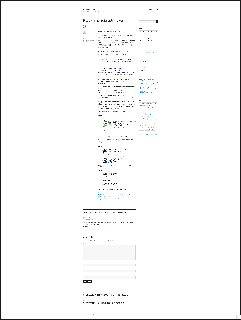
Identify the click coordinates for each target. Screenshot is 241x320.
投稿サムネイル (86, 41)
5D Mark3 (144, 103)
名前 (84, 262)
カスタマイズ (148, 114)
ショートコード (152, 121)
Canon (141, 105)
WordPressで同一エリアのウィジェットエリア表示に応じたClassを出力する (115, 196)
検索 (140, 134)
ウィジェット (142, 114)
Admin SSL (149, 103)
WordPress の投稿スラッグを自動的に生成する (149, 79)
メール (84, 268)
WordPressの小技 (86, 38)
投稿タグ (153, 131)
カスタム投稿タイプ (143, 118)
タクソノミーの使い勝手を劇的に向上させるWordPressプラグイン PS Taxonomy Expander (148, 86)
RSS (148, 107)
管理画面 (152, 134)
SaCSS (152, 107)
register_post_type (143, 107)
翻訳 (156, 134)
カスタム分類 (150, 116)
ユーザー (141, 131)
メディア (153, 129)
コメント (85, 243)
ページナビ (152, 127)
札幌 (156, 131)
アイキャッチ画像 (90, 40)
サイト (84, 274)
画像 (143, 134)
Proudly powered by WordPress (96, 314)
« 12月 (140, 47)
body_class (154, 103)
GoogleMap (148, 105)
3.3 (140, 103)
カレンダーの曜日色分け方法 (148, 52)
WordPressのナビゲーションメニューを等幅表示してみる (111, 199)
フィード (153, 125)
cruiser (141, 91)
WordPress (85, 40)
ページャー (142, 129)
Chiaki (151, 83)
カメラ (155, 118)
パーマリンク (148, 125)
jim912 (84, 35)
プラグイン (142, 127)
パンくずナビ (142, 125)
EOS (144, 105)
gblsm (142, 80)
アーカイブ (150, 112)
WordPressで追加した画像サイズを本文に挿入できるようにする (113, 198)
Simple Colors (89, 9)
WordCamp (147, 110)
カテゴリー (150, 118)
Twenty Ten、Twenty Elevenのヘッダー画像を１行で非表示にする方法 (115, 192)
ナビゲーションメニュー (151, 123)
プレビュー (147, 127)
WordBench (142, 110)
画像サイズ (148, 134)
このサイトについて (153, 9)
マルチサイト (147, 129)
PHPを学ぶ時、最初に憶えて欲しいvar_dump (149, 92)
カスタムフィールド (143, 116)
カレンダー (142, 121)
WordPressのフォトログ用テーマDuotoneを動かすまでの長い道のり (114, 194)
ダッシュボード (142, 123)
